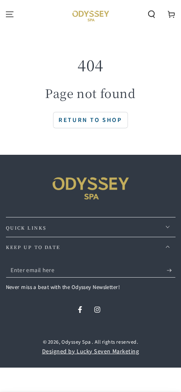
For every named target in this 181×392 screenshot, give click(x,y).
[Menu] (10, 14)
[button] (151, 14)
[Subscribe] (171, 270)
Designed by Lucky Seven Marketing (90, 351)
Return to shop (90, 120)
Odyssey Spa (76, 341)
